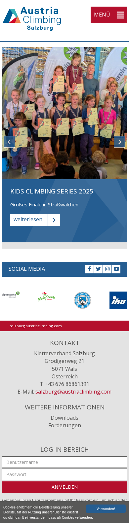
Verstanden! (106, 508)
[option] (64, 144)
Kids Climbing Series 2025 (51, 191)
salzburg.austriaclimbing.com (36, 325)
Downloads (64, 417)
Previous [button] (9, 142)
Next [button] (119, 142)
